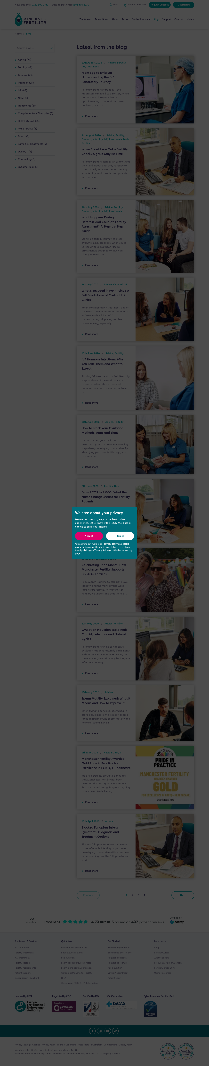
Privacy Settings (103, 550)
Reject (120, 536)
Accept (89, 536)
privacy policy (111, 544)
